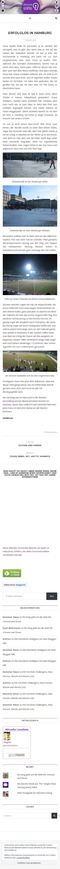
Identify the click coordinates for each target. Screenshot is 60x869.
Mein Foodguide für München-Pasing (34, 792)
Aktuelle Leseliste (16, 729)
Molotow (7, 404)
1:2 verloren (37, 343)
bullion (7, 639)
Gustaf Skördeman (12, 746)
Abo (52, 596)
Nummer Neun (11, 617)
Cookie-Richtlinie (23, 857)
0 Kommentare (50, 432)
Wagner (7, 742)
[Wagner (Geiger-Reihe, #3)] (17, 737)
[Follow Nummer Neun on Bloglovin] (30, 585)
